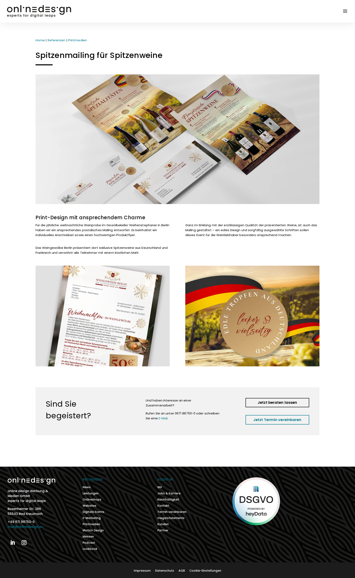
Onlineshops (92, 500)
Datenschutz (164, 571)
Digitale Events (93, 512)
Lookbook (90, 549)
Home (40, 40)
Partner (162, 530)
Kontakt (163, 506)
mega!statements (170, 518)
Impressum (142, 571)
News (87, 487)
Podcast (89, 543)
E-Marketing (92, 518)
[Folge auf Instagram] (24, 543)
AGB (182, 571)
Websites (89, 506)
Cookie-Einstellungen (205, 571)
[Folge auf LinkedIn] (12, 543)
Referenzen (57, 40)
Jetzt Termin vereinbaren (277, 419)
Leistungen (91, 493)
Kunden (163, 524)
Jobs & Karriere (169, 493)
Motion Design (93, 530)
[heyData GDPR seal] (256, 524)
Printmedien (77, 40)
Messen (88, 537)
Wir (159, 487)
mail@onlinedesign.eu (25, 527)
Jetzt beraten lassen (277, 402)
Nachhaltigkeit (168, 500)
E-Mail (163, 418)
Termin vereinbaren (172, 512)
